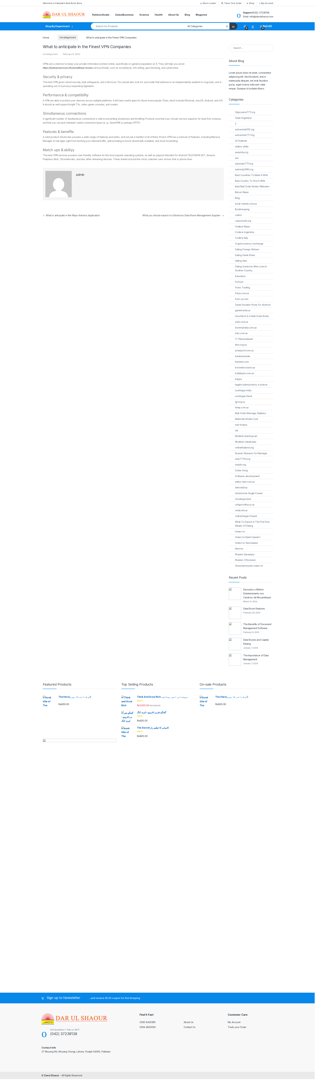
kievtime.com (242, 361)
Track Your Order (233, 3)
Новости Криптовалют (248, 537)
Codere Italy (241, 237)
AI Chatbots (241, 140)
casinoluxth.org (243, 220)
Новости (240, 531)
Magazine (201, 14)
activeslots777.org (244, 135)
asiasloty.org (241, 152)
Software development (247, 476)
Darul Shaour (51, 1075)
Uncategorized (68, 37)
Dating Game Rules (245, 255)
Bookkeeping (242, 209)
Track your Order (237, 1027)
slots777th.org (242, 458)
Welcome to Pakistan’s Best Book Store (62, 3)
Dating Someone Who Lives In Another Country (251, 268)
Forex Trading (242, 287)
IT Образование (244, 339)
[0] (245, 26)
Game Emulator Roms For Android (252, 304)
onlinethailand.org (244, 447)
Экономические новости (249, 565)
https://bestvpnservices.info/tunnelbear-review (68, 67)
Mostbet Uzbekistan (245, 441)
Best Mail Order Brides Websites (252, 186)
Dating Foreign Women (247, 249)
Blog (187, 14)
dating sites (241, 260)
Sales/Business (124, 14)
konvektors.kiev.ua (245, 367)
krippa (238, 379)
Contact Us (189, 1027)
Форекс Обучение (245, 560)
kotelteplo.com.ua (244, 373)
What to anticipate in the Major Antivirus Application (71, 215)
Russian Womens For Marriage (251, 453)
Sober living (241, 470)
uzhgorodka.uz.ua (244, 504)
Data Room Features (254, 608)
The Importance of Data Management (256, 657)
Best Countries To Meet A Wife (251, 175)
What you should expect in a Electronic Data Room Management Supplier (183, 215)
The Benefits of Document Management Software (257, 626)
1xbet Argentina (243, 118)
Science (144, 14)
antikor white (242, 146)
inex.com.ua (241, 333)
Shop (251, 3)
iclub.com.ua (241, 321)
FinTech (239, 281)
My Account (267, 3)
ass (237, 158)
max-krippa (241, 424)
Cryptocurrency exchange (249, 243)
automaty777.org (244, 163)
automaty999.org (244, 169)
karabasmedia (242, 356)
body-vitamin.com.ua (246, 203)
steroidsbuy (241, 487)
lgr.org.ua (240, 401)
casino (238, 215)
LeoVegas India (243, 390)
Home (46, 37)
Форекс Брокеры (244, 554)
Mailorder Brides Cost (246, 419)
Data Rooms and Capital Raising (256, 641)
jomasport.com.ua (244, 350)
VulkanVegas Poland (246, 516)
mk (236, 430)
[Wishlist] (253, 26)
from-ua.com (241, 299)
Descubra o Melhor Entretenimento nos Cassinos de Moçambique (257, 593)
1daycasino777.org (245, 112)
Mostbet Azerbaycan (246, 436)
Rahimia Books (100, 14)
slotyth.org (240, 464)
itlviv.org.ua (241, 344)
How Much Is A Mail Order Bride (252, 316)
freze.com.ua (242, 293)
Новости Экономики (246, 542)
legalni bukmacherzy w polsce (251, 384)
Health (158, 14)
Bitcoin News (242, 192)
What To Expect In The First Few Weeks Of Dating (252, 523)
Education (240, 276)
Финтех (239, 548)
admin (80, 175)
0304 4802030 (148, 1027)
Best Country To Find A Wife (250, 180)
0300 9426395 (148, 1022)
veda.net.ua (241, 510)
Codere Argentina (244, 232)
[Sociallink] (42, 1059)
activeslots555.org (244, 129)
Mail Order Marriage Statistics (250, 413)
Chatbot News (242, 226)
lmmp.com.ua (242, 407)
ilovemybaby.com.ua (246, 327)
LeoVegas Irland (243, 396)
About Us (173, 14)
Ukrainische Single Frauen (249, 493)
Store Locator (209, 3)
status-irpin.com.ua (245, 481)
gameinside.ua (242, 310)
